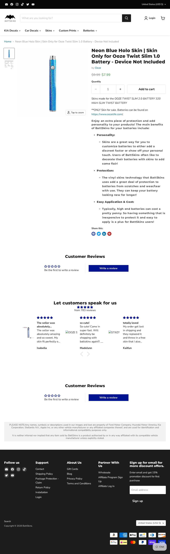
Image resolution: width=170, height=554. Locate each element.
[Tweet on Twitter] (99, 234)
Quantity (96, 81)
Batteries (89, 30)
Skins (49, 30)
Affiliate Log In (106, 486)
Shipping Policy (44, 473)
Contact (40, 469)
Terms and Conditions (79, 483)
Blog (69, 473)
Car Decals (32, 30)
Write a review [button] (108, 268)
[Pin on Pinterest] (109, 234)
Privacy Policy (74, 478)
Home (7, 41)
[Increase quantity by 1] (120, 89)
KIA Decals (11, 30)
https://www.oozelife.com (106, 114)
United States (152, 4)
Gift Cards (72, 469)
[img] (85, 307)
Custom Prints (68, 30)
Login (39, 497)
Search (7, 521)
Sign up (137, 501)
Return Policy (43, 487)
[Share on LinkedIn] (104, 234)
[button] (82, 354)
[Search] (126, 18)
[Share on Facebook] (93, 234)
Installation (42, 492)
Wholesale (104, 472)
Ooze (98, 68)
